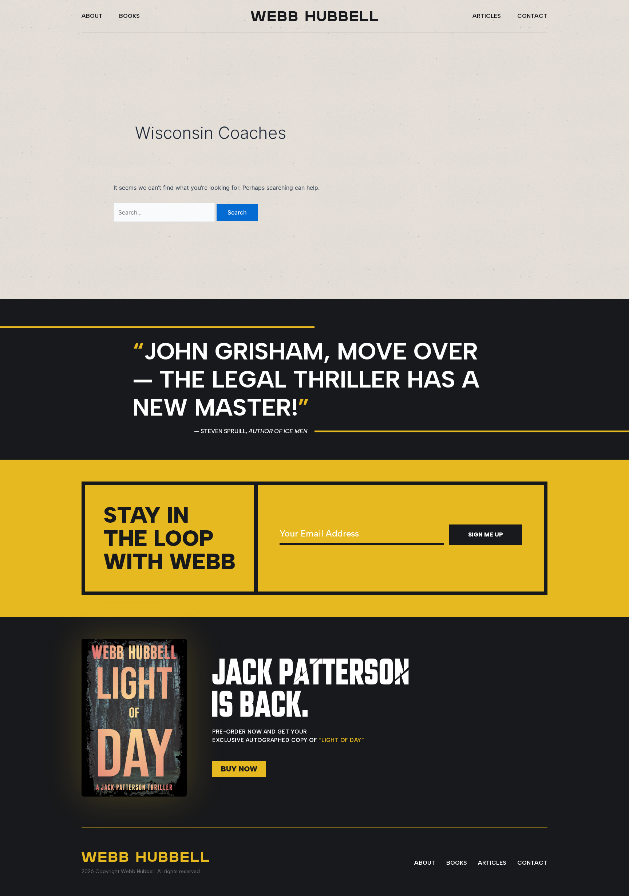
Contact (532, 15)
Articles (486, 15)
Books (129, 15)
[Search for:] (165, 212)
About (92, 15)
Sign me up (485, 534)
